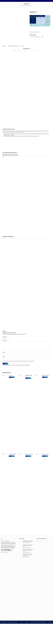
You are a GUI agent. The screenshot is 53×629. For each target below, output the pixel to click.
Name (4, 352)
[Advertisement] (26, 144)
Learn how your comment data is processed (23, 365)
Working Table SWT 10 (29, 454)
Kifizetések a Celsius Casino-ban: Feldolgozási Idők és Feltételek (28, 541)
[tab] (4, 45)
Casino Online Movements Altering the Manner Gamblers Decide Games (28, 550)
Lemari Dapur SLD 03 (45, 454)
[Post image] (20, 541)
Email (4, 356)
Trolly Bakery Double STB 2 (28, 376)
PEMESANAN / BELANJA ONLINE (8, 236)
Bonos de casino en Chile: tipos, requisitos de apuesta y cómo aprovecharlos (28, 554)
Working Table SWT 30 (12, 454)
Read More (12, 377)
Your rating (5, 336)
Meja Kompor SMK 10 (45, 375)
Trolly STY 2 (11, 375)
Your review (5, 340)
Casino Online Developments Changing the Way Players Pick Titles (27, 545)
